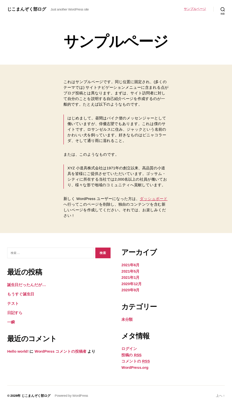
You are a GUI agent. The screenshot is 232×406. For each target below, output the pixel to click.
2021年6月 (130, 265)
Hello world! (18, 351)
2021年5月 (130, 271)
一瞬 (11, 322)
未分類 (127, 319)
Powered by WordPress (71, 395)
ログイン (129, 348)
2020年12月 (131, 284)
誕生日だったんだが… (26, 285)
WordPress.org (134, 367)
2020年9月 (130, 290)
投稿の (131, 355)
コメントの (135, 361)
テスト (13, 303)
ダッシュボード (153, 199)
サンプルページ (195, 9)
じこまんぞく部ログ (26, 9)
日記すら (15, 313)
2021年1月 (130, 277)
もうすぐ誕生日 (20, 294)
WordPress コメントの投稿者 (60, 351)
